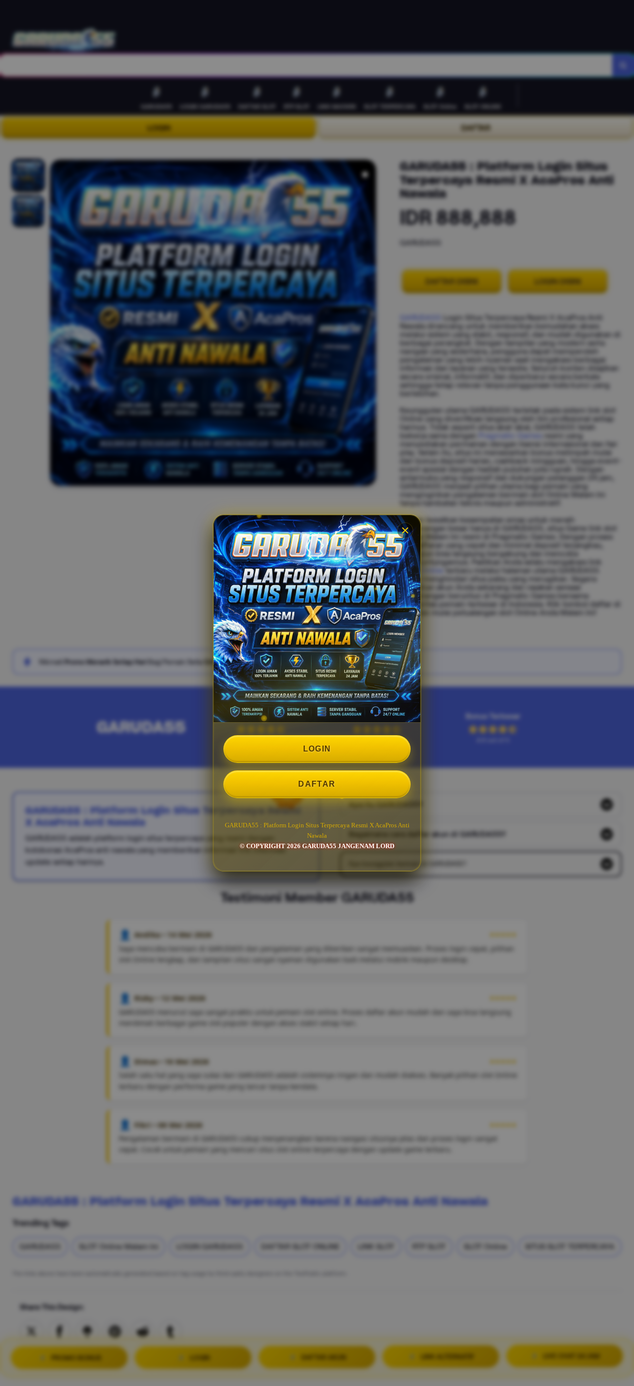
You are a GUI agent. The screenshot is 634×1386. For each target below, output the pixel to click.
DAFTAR (316, 784)
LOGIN (317, 749)
